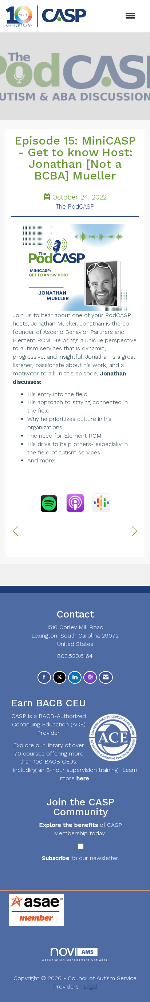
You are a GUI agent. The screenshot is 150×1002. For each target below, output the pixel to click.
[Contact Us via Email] (106, 677)
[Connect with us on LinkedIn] (75, 677)
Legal (90, 986)
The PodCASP (75, 206)
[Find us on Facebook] (44, 677)
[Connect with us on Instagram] (90, 677)
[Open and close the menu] (114, 16)
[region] (134, 531)
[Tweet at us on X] (59, 677)
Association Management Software (75, 959)
